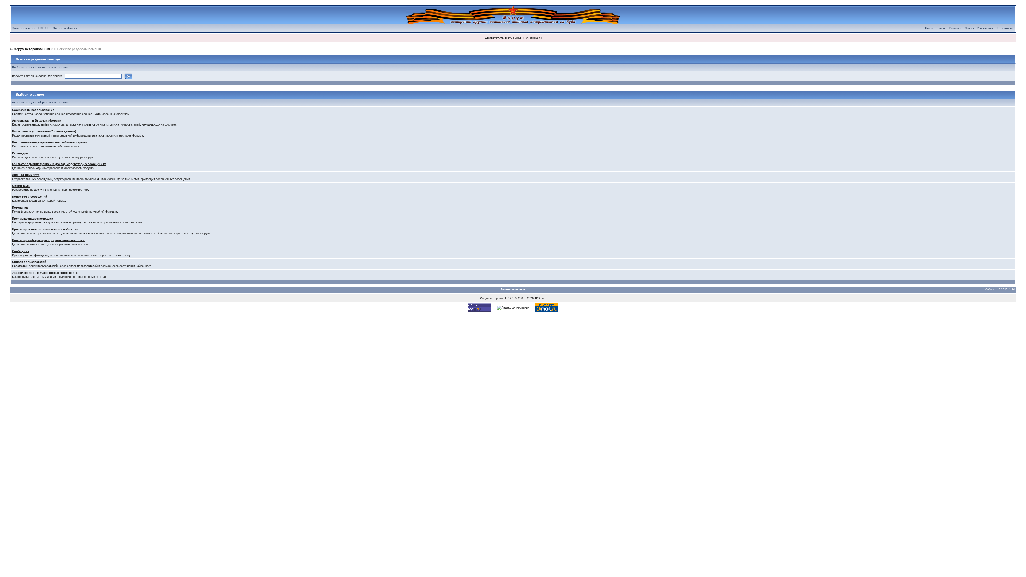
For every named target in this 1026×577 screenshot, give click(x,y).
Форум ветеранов (492, 298)
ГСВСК (509, 298)
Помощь (955, 27)
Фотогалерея (934, 27)
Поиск (969, 27)
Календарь (1005, 27)
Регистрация (531, 37)
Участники (985, 27)
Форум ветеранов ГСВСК (33, 49)
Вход (518, 37)
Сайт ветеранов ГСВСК (30, 27)
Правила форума (66, 27)
